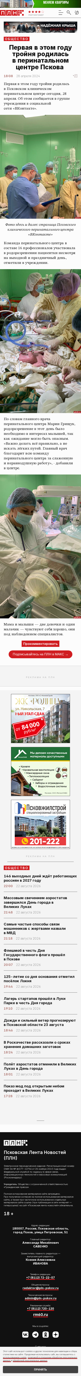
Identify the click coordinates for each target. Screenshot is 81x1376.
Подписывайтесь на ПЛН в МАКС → (40, 654)
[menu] (61, 12)
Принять (40, 1369)
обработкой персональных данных (30, 1360)
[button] (77, 12)
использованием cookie (15, 1357)
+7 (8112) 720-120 (40, 1308)
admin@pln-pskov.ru (40, 1298)
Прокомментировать (40, 644)
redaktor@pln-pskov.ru (41, 1288)
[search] (69, 12)
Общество (17, 39)
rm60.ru (40, 1314)
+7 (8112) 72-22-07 (40, 1277)
